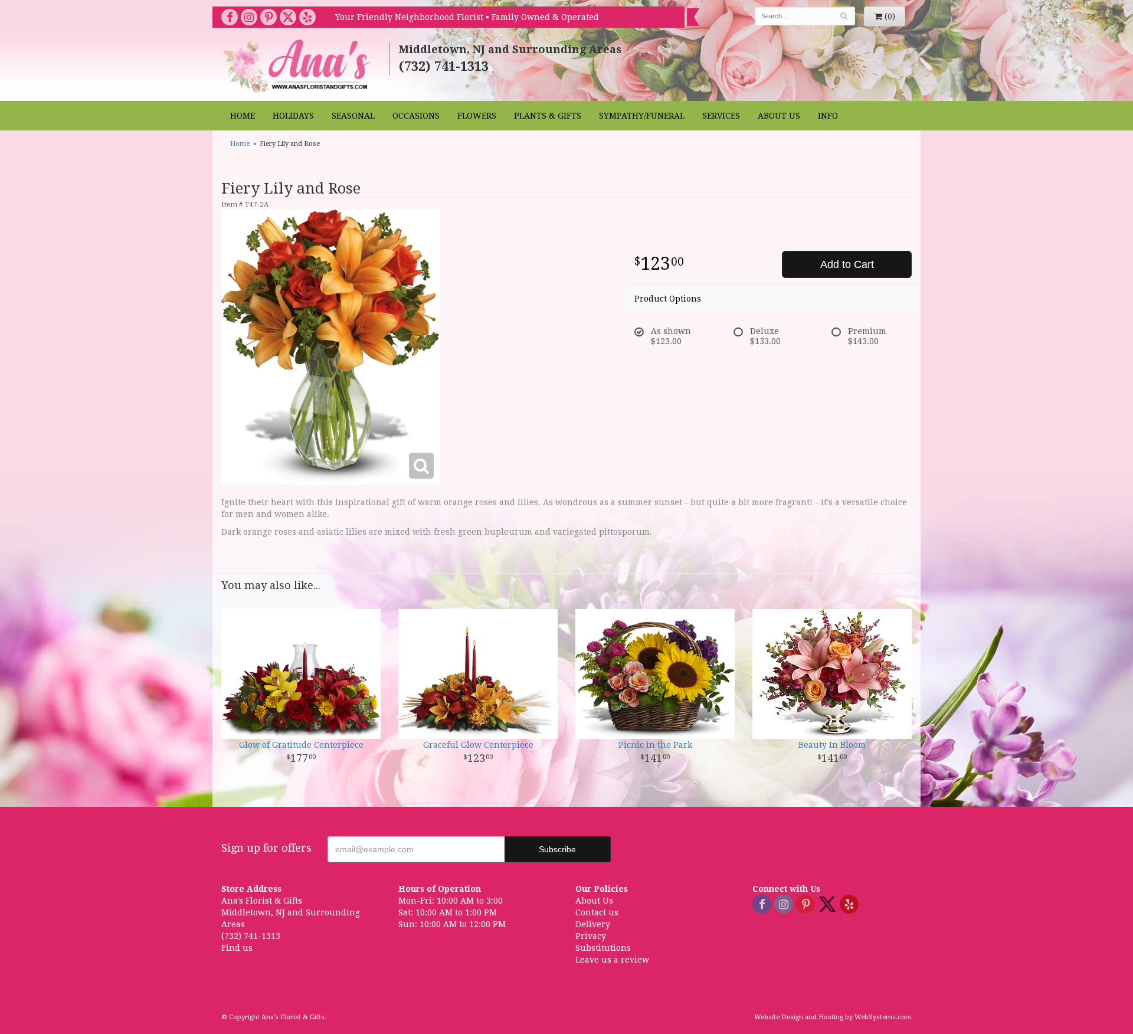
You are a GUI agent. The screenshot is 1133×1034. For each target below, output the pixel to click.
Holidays (293, 115)
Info (828, 115)
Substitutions (603, 948)
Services (721, 115)
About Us (779, 115)
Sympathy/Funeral (642, 115)
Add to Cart (847, 264)
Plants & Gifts (547, 115)
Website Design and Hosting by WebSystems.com (833, 1017)
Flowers (476, 115)
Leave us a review (612, 959)
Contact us (596, 912)
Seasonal (353, 115)
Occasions (416, 115)
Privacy (590, 936)
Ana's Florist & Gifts (298, 66)
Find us (237, 948)
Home (242, 115)
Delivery (592, 924)
